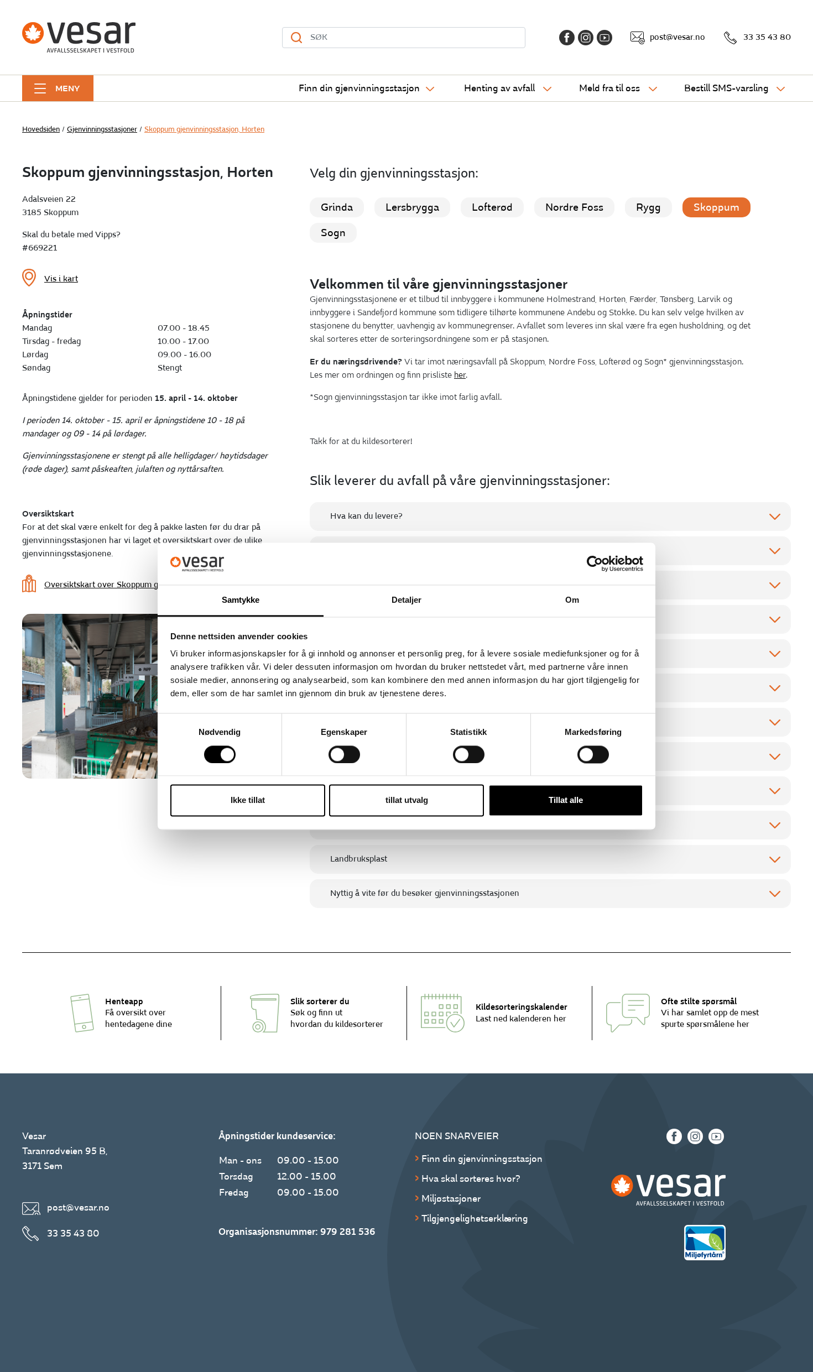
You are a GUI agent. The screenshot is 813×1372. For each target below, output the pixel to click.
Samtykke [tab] (241, 600)
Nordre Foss (574, 207)
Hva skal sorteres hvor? (470, 1179)
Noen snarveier (457, 1136)
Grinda (337, 207)
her (460, 375)
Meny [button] (67, 88)
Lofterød (492, 207)
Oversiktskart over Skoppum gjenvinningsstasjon (136, 585)
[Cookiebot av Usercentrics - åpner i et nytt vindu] (594, 563)
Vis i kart (61, 279)
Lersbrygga (412, 207)
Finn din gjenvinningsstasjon (359, 88)
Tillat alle (566, 800)
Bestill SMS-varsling (726, 88)
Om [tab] (572, 600)
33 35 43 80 (767, 37)
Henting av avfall (499, 88)
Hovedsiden (41, 129)
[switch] (344, 754)
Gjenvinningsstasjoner (102, 129)
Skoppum (716, 207)
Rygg (648, 207)
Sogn (333, 232)
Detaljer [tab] (407, 600)
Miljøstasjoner (451, 1198)
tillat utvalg (406, 800)
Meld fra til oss (609, 88)
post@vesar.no (677, 37)
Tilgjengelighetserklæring (474, 1218)
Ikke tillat (248, 800)
